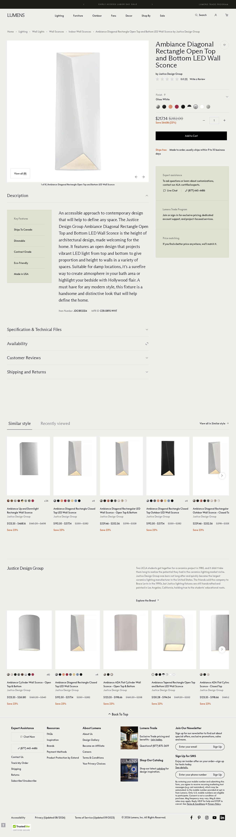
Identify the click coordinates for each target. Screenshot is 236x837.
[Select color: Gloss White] (125, 500)
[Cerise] (177, 106)
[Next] (152, 4)
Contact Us (17, 756)
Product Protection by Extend (63, 757)
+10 (48, 674)
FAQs (50, 733)
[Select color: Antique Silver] (18, 674)
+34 (46, 500)
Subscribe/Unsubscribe (24, 780)
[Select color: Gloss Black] (79, 500)
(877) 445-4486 (196, 190)
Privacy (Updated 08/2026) (50, 817)
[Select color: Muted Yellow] (72, 500)
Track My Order (19, 762)
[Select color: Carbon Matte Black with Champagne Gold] (22, 500)
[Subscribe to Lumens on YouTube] (214, 817)
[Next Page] (143, 177)
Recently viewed (55, 423)
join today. (156, 739)
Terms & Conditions (93, 757)
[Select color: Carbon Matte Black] (111, 500)
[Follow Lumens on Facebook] (191, 817)
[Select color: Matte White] (118, 500)
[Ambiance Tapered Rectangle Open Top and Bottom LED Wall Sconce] (174, 633)
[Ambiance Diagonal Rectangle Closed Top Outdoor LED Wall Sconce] (167, 458)
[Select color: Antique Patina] (15, 500)
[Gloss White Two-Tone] (202, 106)
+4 (93, 500)
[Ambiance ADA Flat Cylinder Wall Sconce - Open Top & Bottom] (125, 633)
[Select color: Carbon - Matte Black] (58, 500)
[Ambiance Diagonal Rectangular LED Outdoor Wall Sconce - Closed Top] (214, 458)
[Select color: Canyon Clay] (18, 500)
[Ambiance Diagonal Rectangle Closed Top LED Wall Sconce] (74, 458)
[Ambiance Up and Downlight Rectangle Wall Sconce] (28, 458)
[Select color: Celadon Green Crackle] (29, 500)
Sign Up (217, 746)
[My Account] (216, 15)
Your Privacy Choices (94, 763)
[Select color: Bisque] (54, 500)
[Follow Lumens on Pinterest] (199, 817)
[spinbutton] (214, 120)
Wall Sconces (56, 31)
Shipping (16, 768)
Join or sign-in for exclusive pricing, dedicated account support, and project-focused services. (188, 217)
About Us (88, 733)
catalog (161, 768)
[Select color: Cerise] (32, 500)
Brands (50, 745)
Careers (87, 751)
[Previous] (84, 4)
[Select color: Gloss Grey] (68, 500)
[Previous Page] (136, 177)
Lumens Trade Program (213, 4)
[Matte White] (208, 106)
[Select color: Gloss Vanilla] (122, 500)
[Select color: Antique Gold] (11, 500)
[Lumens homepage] (16, 15)
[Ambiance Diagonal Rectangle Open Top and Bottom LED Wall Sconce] (78, 111)
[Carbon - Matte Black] (164, 106)
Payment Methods (57, 751)
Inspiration (53, 739)
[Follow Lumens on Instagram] (206, 817)
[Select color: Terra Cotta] (22, 674)
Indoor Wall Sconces (80, 31)
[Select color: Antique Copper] (8, 500)
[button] (167, 79)
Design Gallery (91, 739)
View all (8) (20, 173)
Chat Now (29, 736)
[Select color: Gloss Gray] (208, 500)
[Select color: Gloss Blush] (61, 500)
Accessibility (18, 817)
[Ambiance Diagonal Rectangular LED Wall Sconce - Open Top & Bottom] (121, 458)
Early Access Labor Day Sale (118, 4)
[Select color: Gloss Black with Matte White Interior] (163, 674)
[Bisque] (158, 106)
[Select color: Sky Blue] (75, 500)
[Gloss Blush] (170, 106)
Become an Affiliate (93, 745)
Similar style (19, 423)
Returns (15, 774)
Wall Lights (38, 31)
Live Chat (172, 190)
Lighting (23, 31)
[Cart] (227, 15)
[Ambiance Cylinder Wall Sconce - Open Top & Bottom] (29, 633)
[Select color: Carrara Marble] (25, 500)
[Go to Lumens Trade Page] (129, 737)
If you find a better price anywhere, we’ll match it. (190, 243)
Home (10, 31)
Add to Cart (191, 135)
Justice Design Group (170, 73)
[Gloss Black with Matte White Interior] (189, 106)
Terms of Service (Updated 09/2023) (95, 817)
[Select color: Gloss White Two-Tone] (170, 674)
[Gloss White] (195, 106)
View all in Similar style (212, 423)
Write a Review (197, 79)
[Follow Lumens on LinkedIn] (222, 817)
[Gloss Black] (183, 106)
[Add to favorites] (224, 45)
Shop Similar (31, 492)
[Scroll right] (222, 475)
